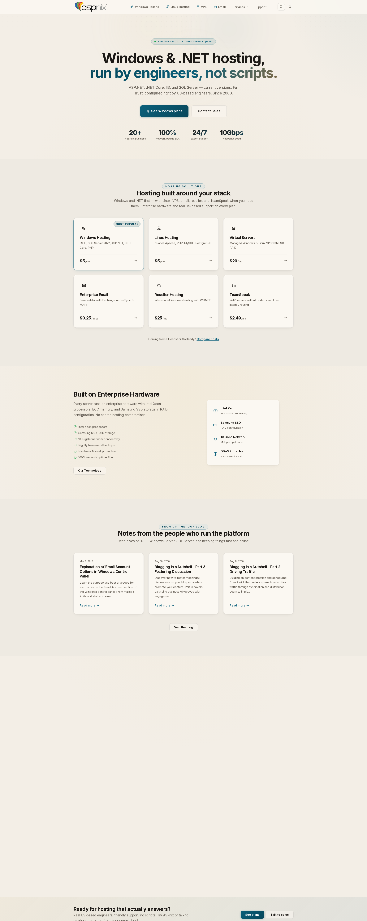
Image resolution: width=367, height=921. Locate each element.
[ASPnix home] (90, 7)
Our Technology (89, 470)
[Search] (281, 6)
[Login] (290, 6)
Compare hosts (208, 339)
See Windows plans (166, 111)
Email (222, 7)
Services (239, 7)
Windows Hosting (147, 7)
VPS (204, 7)
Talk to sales (279, 914)
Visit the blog (183, 627)
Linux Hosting (180, 7)
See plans (252, 914)
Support (260, 7)
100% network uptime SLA (95, 457)
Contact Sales (209, 111)
